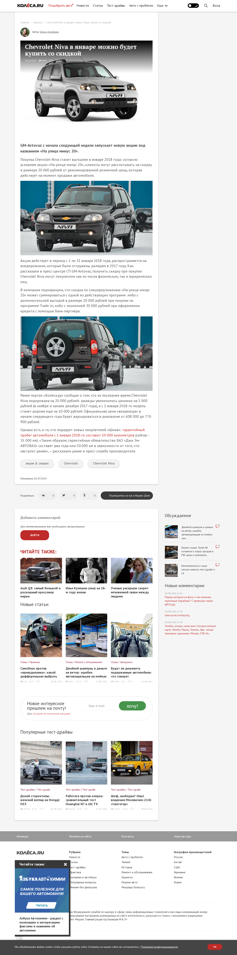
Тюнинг (125, 862)
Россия (178, 857)
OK (214, 946)
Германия (179, 872)
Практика (75, 872)
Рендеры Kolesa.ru (133, 887)
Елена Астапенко (49, 32)
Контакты (127, 836)
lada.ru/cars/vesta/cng (177, 615)
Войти (34, 535)
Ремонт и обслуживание (136, 872)
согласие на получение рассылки (51, 713)
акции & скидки (37, 463)
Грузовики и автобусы (83, 877)
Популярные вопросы (82, 882)
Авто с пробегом (141, 5)
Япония (178, 877)
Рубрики (75, 852)
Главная (24, 22)
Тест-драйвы (116, 5)
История (126, 867)
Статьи (98, 5)
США (177, 867)
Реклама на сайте (80, 836)
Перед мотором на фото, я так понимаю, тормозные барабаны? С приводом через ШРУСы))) (189, 600)
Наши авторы (182, 836)
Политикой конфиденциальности (159, 947)
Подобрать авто (60, 5)
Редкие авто (129, 882)
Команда (22, 836)
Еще (160, 5)
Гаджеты (127, 877)
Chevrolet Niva (103, 463)
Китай (178, 862)
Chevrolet (71, 463)
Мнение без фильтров (83, 887)
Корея (177, 882)
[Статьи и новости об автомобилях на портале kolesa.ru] (30, 5)
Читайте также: (38, 551)
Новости (82, 5)
